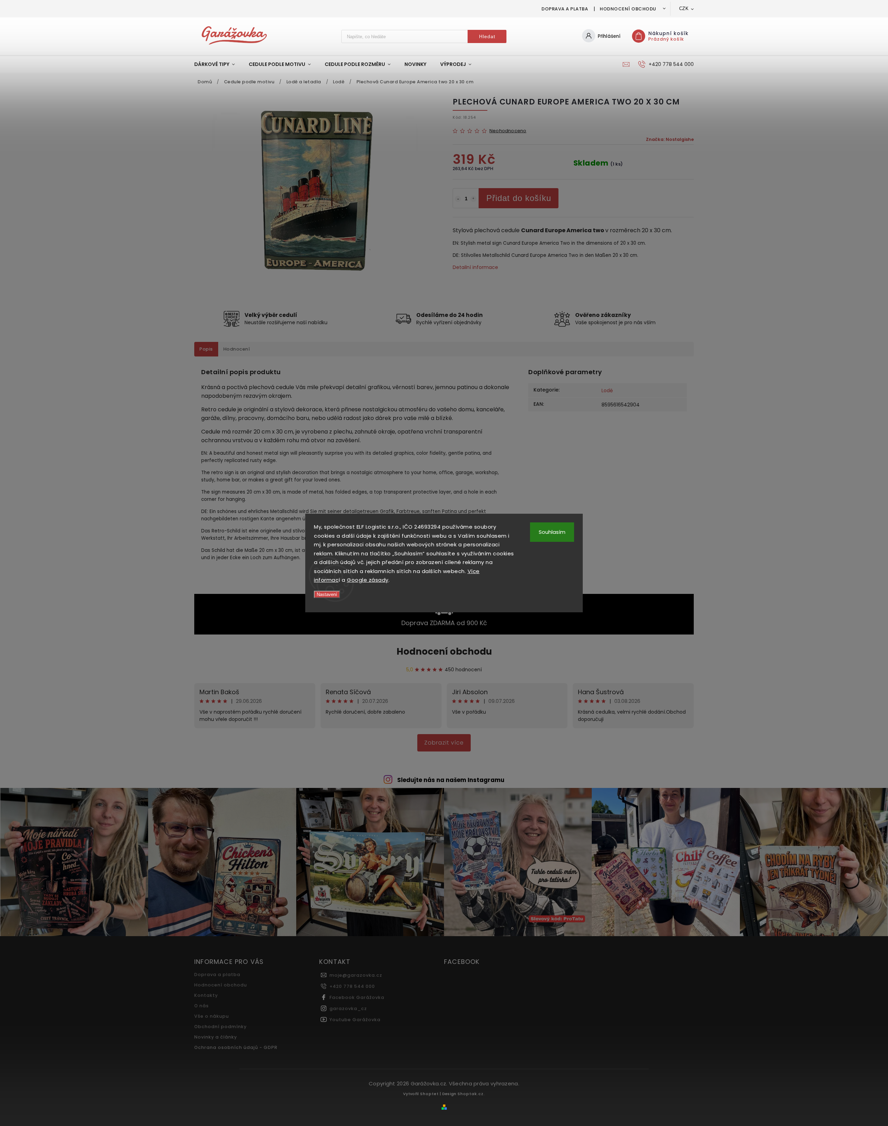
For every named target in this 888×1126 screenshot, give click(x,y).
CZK (684, 8)
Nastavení (327, 594)
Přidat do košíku (518, 198)
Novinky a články (215, 1037)
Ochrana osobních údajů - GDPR (236, 1047)
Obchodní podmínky (220, 1027)
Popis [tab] (206, 349)
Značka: (670, 139)
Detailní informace (475, 267)
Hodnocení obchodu (628, 9)
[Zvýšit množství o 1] (473, 199)
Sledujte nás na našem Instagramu (450, 780)
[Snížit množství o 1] (458, 199)
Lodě (607, 390)
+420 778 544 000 (352, 986)
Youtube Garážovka (355, 1020)
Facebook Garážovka (357, 997)
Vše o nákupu (211, 1016)
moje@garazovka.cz (356, 975)
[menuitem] (218, 64)
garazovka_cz (348, 1008)
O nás (201, 1006)
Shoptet (429, 1093)
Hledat (487, 36)
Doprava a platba (564, 9)
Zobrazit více (444, 743)
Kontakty (206, 995)
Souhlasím (552, 532)
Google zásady (367, 579)
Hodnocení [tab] (236, 349)
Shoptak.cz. (471, 1093)
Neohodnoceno (507, 131)
